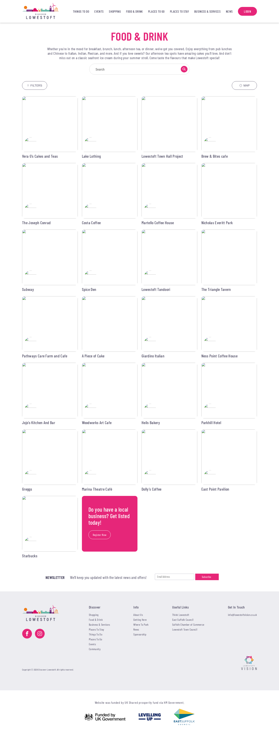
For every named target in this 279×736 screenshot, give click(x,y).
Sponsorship (139, 634)
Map (246, 85)
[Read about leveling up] (150, 717)
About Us (138, 614)
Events (99, 11)
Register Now (100, 534)
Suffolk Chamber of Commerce (188, 624)
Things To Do (81, 11)
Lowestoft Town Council (184, 629)
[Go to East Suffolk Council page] (184, 717)
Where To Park (140, 624)
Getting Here (140, 619)
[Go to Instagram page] (40, 634)
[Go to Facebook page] (27, 634)
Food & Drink (134, 11)
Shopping (115, 11)
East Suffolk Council (182, 619)
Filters (36, 85)
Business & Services (207, 11)
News (229, 11)
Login (247, 11)
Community (94, 649)
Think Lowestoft (180, 614)
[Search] (184, 69)
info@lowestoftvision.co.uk (242, 614)
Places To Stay (179, 11)
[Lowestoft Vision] (249, 663)
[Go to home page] (44, 11)
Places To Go (156, 11)
